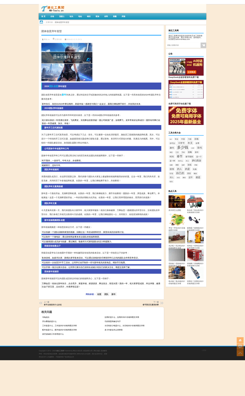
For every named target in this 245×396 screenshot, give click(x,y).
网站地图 (97, 350)
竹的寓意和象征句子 (113, 321)
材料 (106, 16)
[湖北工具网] (52, 5)
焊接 (123, 16)
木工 (187, 161)
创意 (56, 86)
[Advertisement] (76, 378)
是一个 (199, 156)
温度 (183, 165)
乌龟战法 (45, 317)
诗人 (172, 177)
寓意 (171, 152)
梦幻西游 (196, 160)
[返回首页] (239, 340)
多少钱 (182, 147)
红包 (171, 173)
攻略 (190, 152)
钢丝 (89, 16)
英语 (189, 173)
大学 (192, 148)
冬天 (190, 143)
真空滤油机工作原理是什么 (53, 334)
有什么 (180, 161)
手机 (183, 152)
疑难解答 (104, 350)
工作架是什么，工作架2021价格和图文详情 (59, 325)
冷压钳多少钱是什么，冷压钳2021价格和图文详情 (124, 325)
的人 (179, 168)
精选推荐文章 (88, 350)
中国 (183, 139)
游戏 (189, 164)
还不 (191, 177)
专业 (176, 139)
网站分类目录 (77, 350)
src (171, 139)
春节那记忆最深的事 (151, 304)
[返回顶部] (239, 353)
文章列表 (49, 22)
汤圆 (171, 165)
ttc (49, 39)
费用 (184, 178)
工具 (177, 152)
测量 (115, 16)
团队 (51, 86)
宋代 (199, 147)
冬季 (197, 143)
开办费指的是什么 (49, 321)
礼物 (195, 169)
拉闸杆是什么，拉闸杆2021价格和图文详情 (122, 317)
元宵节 (181, 143)
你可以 (172, 143)
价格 (52, 16)
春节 (179, 156)
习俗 (189, 139)
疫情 (172, 168)
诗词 (178, 178)
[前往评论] (239, 346)
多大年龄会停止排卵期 (113, 329)
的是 (187, 168)
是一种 (172, 160)
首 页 (43, 16)
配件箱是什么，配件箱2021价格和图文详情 (59, 329)
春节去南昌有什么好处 (53, 304)
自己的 (180, 173)
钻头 (71, 16)
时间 (172, 156)
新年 (64, 94)
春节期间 (189, 156)
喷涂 (97, 16)
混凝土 (62, 16)
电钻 (80, 16)
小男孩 (204, 350)
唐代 (172, 147)
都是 (198, 177)
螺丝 (195, 173)
